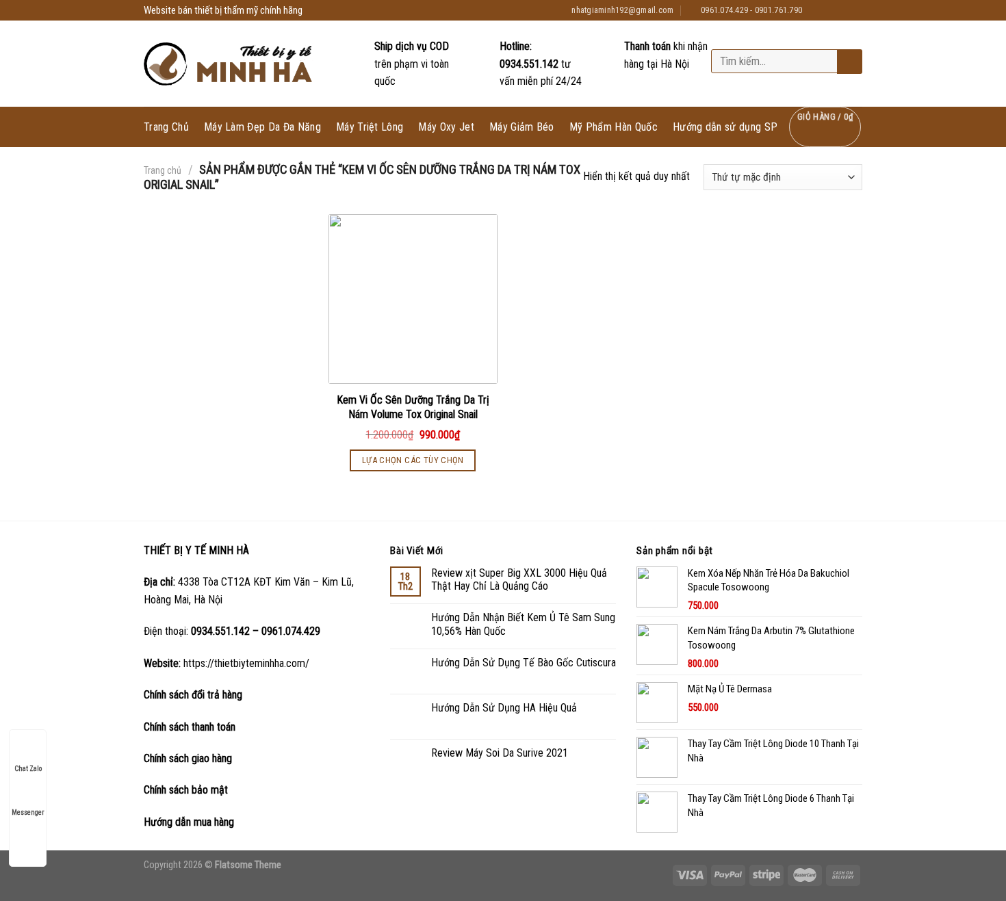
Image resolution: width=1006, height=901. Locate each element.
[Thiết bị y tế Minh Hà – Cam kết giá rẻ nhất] (229, 64)
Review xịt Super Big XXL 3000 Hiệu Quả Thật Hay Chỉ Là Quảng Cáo (519, 579)
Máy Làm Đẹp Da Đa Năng (262, 127)
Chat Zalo (28, 768)
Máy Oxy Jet (446, 127)
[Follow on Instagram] (829, 10)
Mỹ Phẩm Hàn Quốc (613, 127)
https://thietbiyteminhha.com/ (246, 663)
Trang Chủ (166, 127)
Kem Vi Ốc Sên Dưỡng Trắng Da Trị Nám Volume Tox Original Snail (413, 407)
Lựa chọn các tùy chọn (413, 460)
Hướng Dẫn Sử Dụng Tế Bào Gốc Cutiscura (523, 662)
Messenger (28, 812)
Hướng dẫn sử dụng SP (725, 126)
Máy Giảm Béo (521, 127)
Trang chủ (162, 170)
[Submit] (848, 62)
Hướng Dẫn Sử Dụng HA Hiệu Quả (504, 707)
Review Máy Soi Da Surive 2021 (499, 752)
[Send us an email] (855, 10)
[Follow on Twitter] (842, 10)
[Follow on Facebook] (816, 10)
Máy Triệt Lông (369, 127)
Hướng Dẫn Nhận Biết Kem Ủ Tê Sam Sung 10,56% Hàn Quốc (523, 624)
